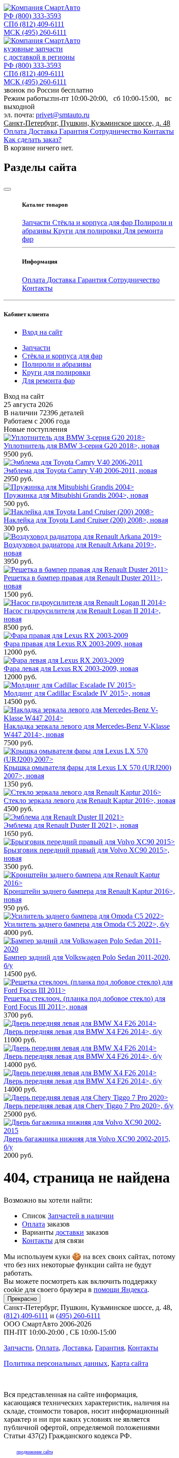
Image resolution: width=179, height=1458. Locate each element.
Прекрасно (22, 1298)
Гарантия (74, 131)
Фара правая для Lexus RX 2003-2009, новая (73, 644)
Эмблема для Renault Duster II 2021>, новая (71, 825)
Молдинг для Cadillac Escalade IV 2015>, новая (77, 693)
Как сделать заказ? (33, 139)
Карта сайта (129, 1363)
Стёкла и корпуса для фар (93, 222)
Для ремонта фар (48, 381)
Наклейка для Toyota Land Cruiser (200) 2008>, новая (86, 520)
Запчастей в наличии (81, 1216)
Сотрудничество (116, 131)
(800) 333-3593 (32, 16)
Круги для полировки (88, 231)
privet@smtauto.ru (63, 115)
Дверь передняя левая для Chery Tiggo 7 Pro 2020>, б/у (88, 1106)
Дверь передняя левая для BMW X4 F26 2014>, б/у (83, 1031)
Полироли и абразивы (56, 364)
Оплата (16, 131)
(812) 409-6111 (34, 24)
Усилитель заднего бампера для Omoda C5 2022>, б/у (86, 924)
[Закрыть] (7, 189)
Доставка (43, 131)
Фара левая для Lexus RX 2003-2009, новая (71, 668)
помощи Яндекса (120, 1289)
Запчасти (37, 222)
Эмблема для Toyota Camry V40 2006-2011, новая (80, 470)
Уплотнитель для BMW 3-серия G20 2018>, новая (81, 446)
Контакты (158, 131)
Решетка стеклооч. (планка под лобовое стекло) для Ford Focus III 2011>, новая (84, 1003)
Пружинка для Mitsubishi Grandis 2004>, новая (76, 495)
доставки (70, 1232)
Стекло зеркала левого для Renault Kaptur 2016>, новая (89, 800)
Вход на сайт (42, 332)
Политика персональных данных (55, 1363)
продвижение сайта (35, 1451)
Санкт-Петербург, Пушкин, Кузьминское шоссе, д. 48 (87, 123)
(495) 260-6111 (35, 32)
